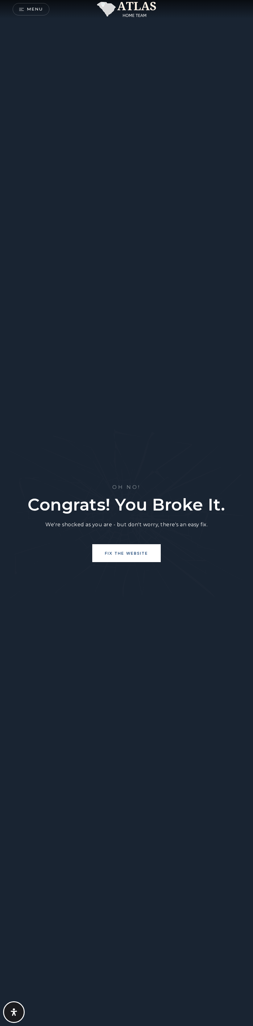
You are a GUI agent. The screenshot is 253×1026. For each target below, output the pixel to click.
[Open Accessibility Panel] (14, 1012)
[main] (126, 513)
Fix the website (126, 553)
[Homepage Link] (126, 9)
